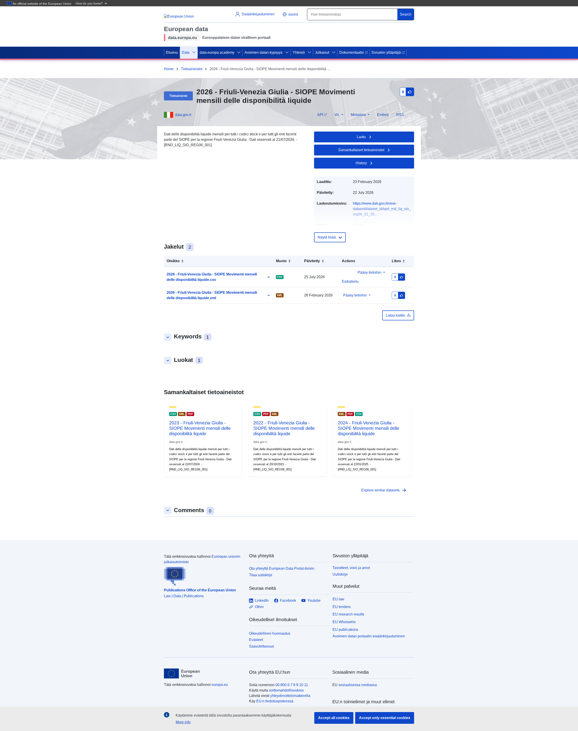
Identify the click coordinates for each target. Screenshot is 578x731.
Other (259, 607)
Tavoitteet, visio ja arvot (351, 568)
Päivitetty (312, 261)
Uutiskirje (340, 574)
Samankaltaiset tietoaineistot (361, 150)
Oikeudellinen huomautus (269, 633)
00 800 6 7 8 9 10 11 (291, 685)
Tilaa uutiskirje (260, 575)
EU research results (348, 614)
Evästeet (256, 640)
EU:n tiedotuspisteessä (274, 701)
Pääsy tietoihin (369, 272)
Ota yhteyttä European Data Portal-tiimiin (281, 568)
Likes (396, 261)
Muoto (281, 261)
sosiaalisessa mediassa (357, 685)
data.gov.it (183, 115)
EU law (338, 599)
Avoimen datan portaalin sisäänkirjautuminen (369, 636)
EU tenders (342, 607)
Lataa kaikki (395, 315)
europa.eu (220, 685)
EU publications (345, 630)
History (361, 163)
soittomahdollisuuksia (286, 690)
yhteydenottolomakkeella (290, 696)
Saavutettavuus (261, 646)
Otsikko (173, 261)
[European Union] (204, 673)
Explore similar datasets (384, 490)
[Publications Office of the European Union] (204, 575)
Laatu (361, 137)
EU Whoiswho (344, 622)
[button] (92, 3)
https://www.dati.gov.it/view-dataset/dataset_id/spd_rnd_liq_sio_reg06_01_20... (382, 208)
